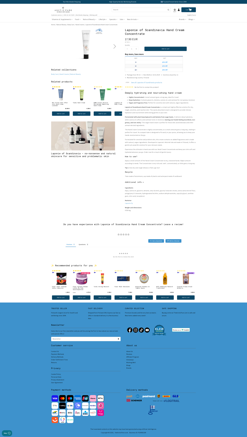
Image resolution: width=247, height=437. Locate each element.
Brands (129, 368)
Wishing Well (131, 363)
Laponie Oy (129, 203)
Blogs (128, 365)
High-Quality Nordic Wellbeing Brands (122, 2)
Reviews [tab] (69, 244)
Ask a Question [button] (157, 241)
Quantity (127, 45)
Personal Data (56, 377)
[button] (174, 10)
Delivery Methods (57, 357)
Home (53, 25)
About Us (129, 351)
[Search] (168, 10)
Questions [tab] (82, 244)
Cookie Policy (56, 374)
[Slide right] (114, 46)
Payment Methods (57, 354)
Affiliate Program (132, 357)
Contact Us (55, 351)
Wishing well (93, 15)
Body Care (70, 25)
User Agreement (57, 383)
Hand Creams (79, 25)
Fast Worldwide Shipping (72, 2)
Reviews (129, 354)
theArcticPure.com (121, 433)
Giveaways (130, 360)
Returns (54, 363)
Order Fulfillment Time (59, 360)
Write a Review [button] (174, 241)
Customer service (56, 15)
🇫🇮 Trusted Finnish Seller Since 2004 (174, 2)
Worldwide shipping (82, 15)
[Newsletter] (118, 339)
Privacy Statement (57, 380)
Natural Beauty (61, 25)
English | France (191, 15)
